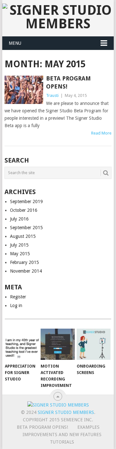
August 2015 (23, 236)
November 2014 (26, 271)
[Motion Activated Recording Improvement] (57, 344)
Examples (88, 427)
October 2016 (23, 210)
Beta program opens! (68, 82)
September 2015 (26, 227)
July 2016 (19, 218)
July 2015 (19, 245)
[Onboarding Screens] (94, 344)
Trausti (52, 95)
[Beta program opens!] (24, 90)
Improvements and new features (62, 434)
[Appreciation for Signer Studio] (22, 344)
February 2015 (24, 262)
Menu (15, 43)
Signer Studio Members (66, 412)
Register (18, 296)
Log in (16, 305)
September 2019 (26, 201)
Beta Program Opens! (42, 427)
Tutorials (62, 441)
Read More (101, 133)
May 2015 (20, 253)
